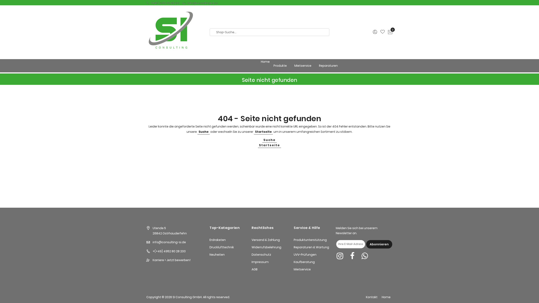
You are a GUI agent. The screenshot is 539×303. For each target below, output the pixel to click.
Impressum (260, 262)
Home (265, 62)
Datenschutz (261, 254)
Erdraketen (217, 240)
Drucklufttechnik (221, 247)
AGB (254, 269)
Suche (204, 132)
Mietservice (302, 269)
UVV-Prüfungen (305, 254)
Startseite (263, 132)
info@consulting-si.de (203, 3)
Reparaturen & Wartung (311, 247)
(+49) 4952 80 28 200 (165, 3)
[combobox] (269, 32)
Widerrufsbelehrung (266, 247)
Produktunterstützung (310, 240)
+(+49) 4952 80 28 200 (169, 251)
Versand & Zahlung (266, 240)
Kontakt (372, 297)
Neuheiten (217, 254)
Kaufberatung (304, 262)
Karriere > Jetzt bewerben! (172, 260)
